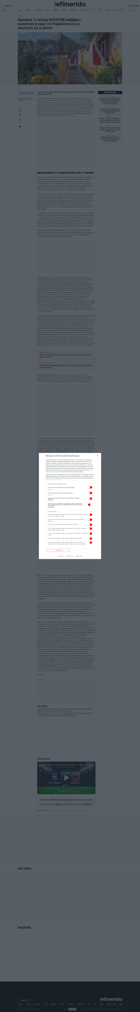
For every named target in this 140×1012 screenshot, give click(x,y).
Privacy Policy (79, 556)
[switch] (90, 487)
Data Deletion (60, 556)
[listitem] (70, 484)
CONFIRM (58, 550)
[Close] (98, 456)
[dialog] (70, 506)
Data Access (70, 556)
